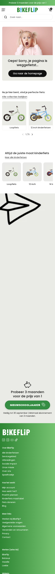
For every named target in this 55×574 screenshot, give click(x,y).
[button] (50, 10)
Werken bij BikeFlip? (11, 518)
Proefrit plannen (10, 494)
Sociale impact (9, 463)
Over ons (6, 471)
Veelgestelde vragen (12, 522)
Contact (6, 537)
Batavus (6, 558)
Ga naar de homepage (27, 73)
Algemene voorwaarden (14, 526)
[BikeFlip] (27, 10)
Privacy (5, 533)
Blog (4, 505)
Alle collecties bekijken (14, 96)
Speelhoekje (8, 474)
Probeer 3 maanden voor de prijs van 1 (27, 3)
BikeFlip (5, 554)
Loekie (5, 565)
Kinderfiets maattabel (13, 498)
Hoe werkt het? (9, 491)
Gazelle (5, 561)
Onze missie (8, 467)
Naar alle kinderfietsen (16, 157)
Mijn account (8, 487)
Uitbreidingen (8, 460)
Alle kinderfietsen (10, 452)
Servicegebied (9, 456)
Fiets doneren (9, 502)
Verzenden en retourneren (15, 529)
